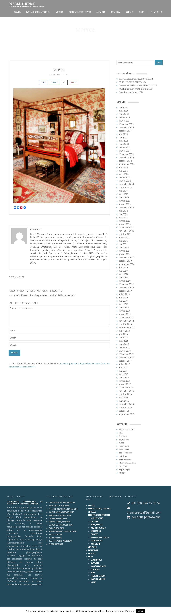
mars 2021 (124, 247)
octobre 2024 (125, 160)
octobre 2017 (125, 360)
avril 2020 (123, 274)
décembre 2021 (126, 227)
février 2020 (125, 280)
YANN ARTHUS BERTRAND (132, 82)
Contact (130, 12)
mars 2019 (124, 307)
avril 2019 (123, 304)
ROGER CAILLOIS (55, 538)
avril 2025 (123, 140)
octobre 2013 (125, 410)
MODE (93, 573)
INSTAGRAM (115, 12)
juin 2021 (123, 240)
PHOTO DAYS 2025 (56, 544)
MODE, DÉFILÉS (97, 525)
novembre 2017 (126, 357)
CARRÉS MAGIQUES (98, 566)
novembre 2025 (126, 127)
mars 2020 (124, 277)
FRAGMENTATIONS (98, 576)
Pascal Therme (27, 4)
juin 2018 (123, 334)
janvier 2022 (125, 224)
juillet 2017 (124, 364)
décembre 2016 (126, 387)
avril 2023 (123, 194)
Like (43, 82)
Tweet (54, 82)
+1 (64, 82)
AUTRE (93, 582)
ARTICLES (59, 12)
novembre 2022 (126, 207)
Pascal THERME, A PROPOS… (38, 12)
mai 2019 (123, 300)
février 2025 (125, 147)
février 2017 (125, 380)
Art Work (100, 12)
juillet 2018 (124, 330)
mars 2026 (124, 114)
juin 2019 (123, 297)
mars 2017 (124, 377)
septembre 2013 (127, 414)
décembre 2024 (126, 154)
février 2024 (125, 177)
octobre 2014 (125, 407)
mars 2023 (124, 197)
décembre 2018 (126, 317)
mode (121, 442)
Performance (125, 459)
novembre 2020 (126, 257)
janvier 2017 (125, 384)
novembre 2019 (126, 287)
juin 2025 (123, 134)
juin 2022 (123, 210)
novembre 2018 (126, 320)
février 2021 (125, 250)
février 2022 (125, 220)
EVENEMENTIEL (97, 541)
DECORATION (96, 531)
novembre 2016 (126, 390)
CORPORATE (95, 544)
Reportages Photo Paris (80, 12)
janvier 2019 (125, 314)
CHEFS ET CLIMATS (98, 528)
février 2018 (125, 347)
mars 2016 (124, 400)
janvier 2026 (125, 120)
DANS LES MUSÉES (98, 579)
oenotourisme (125, 452)
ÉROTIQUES (95, 569)
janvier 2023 (125, 204)
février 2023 (125, 200)
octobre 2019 (125, 290)
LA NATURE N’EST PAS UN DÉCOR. (136, 78)
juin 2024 (123, 167)
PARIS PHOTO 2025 (56, 528)
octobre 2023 (125, 187)
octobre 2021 (125, 234)
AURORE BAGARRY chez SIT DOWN (62, 531)
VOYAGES (94, 534)
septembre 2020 (127, 264)
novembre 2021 (126, 230)
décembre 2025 (126, 124)
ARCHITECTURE (127, 429)
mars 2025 (124, 144)
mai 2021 (123, 244)
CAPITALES (95, 563)
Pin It (73, 82)
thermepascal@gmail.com (144, 512)
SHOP (141, 12)
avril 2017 (123, 374)
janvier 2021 (125, 254)
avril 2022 (123, 217)
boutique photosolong (146, 517)
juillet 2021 (124, 237)
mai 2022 (123, 214)
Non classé (124, 446)
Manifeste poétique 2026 (131, 92)
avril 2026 (123, 110)
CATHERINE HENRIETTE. (58, 519)
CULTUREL (95, 521)
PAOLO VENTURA (55, 535)
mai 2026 (123, 107)
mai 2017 (123, 370)
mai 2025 (123, 137)
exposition (124, 439)
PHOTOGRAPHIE (127, 462)
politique (123, 466)
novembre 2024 (126, 157)
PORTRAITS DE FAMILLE (100, 537)
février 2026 (125, 117)
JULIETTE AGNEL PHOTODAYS (60, 541)
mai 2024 (123, 170)
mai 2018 (123, 337)
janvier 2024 (125, 180)
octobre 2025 (125, 130)
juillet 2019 (124, 294)
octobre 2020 (125, 260)
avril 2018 (123, 340)
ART (121, 432)
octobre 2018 (125, 324)
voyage (122, 472)
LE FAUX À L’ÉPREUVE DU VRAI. (61, 525)
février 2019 (125, 310)
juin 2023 (123, 190)
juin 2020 (123, 267)
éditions (123, 436)
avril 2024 (123, 174)
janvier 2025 (125, 150)
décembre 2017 (126, 354)
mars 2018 (124, 344)
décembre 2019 (126, 284)
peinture (123, 456)
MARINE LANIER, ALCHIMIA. (60, 522)
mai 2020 (123, 270)
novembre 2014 (126, 404)
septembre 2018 (127, 327)
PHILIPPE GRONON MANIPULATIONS (138, 85)
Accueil (17, 12)
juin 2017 (123, 367)
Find (159, 63)
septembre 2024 (127, 164)
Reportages (124, 469)
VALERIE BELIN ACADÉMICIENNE (135, 88)
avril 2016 (123, 397)
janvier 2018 (125, 350)
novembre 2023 (126, 184)
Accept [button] (140, 611)
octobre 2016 (125, 394)
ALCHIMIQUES (96, 560)
